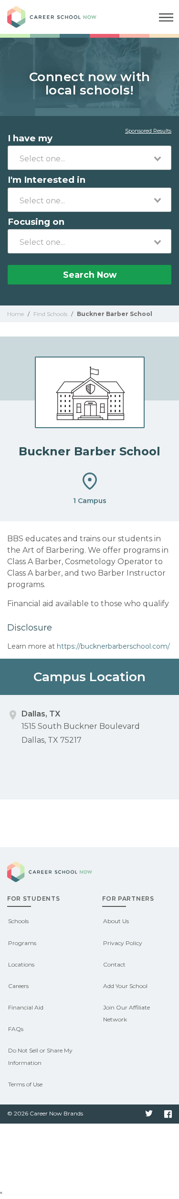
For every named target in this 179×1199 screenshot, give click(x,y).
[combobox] (89, 157)
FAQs (15, 1028)
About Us (116, 921)
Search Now (89, 275)
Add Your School (125, 985)
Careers (18, 985)
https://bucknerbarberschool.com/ (113, 646)
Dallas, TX (40, 713)
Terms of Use (25, 1084)
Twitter (149, 1114)
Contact (114, 964)
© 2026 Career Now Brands (45, 1113)
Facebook (168, 1114)
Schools (18, 921)
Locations (21, 964)
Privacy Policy (122, 943)
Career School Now (59, 17)
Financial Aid (25, 1007)
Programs (22, 943)
